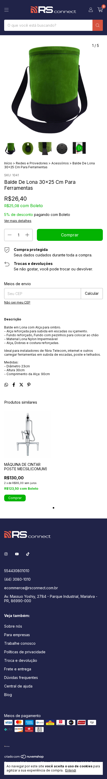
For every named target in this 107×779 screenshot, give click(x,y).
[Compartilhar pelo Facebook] (14, 384)
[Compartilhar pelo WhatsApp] (7, 384)
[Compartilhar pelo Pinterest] (29, 384)
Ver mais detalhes (17, 221)
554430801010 (16, 571)
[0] (100, 10)
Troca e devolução (20, 660)
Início (8, 163)
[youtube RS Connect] (17, 554)
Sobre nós (13, 626)
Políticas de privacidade (24, 652)
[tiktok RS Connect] (28, 554)
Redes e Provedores (32, 163)
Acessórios (60, 163)
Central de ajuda (18, 686)
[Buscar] (97, 25)
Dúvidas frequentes (21, 677)
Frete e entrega (17, 669)
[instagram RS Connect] (6, 554)
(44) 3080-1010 (17, 579)
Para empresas (17, 635)
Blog (8, 694)
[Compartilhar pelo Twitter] (22, 384)
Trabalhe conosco (20, 643)
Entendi (70, 770)
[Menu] (6, 10)
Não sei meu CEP (17, 302)
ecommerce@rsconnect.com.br (31, 588)
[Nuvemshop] (24, 758)
